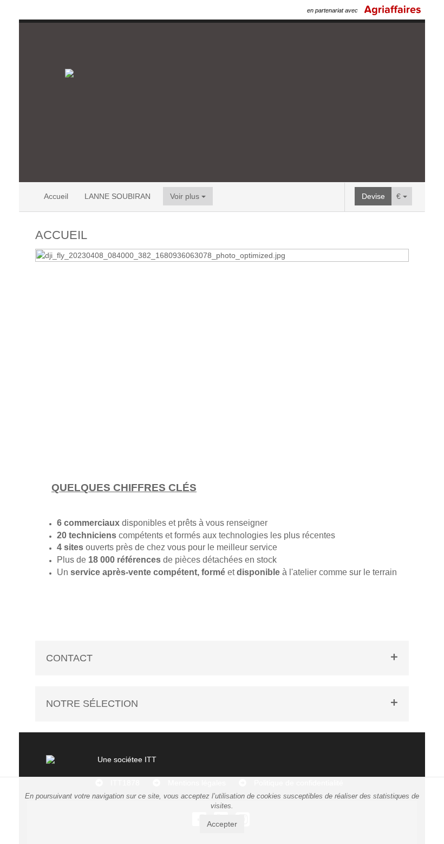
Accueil (56, 196)
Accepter (222, 824)
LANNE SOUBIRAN (117, 196)
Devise (373, 196)
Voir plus (185, 196)
